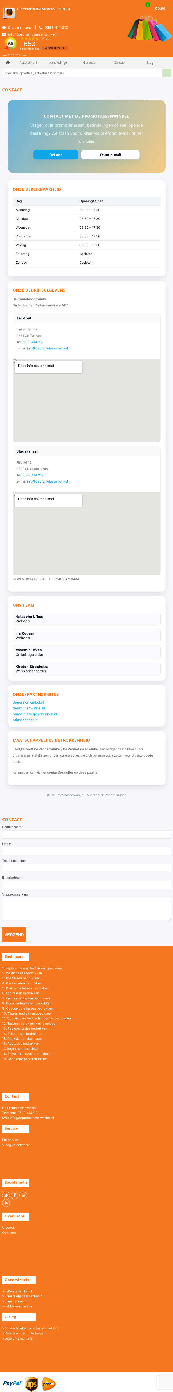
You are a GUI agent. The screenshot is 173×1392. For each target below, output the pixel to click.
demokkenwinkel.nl (29, 708)
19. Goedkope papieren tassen (25, 1059)
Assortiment (28, 62)
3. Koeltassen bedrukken (20, 978)
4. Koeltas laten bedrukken (22, 983)
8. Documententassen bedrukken (26, 1003)
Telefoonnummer (14, 860)
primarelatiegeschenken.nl (35, 714)
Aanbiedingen (59, 62)
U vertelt (8, 1227)
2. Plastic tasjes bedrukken (22, 973)
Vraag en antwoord (16, 1145)
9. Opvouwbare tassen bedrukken (27, 1008)
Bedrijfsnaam (11, 826)
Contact (119, 62)
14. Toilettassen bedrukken (22, 1033)
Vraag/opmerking (15, 894)
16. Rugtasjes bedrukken (20, 1043)
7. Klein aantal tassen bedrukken (26, 998)
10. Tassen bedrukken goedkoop (26, 1013)
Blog (150, 62)
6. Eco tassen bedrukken (20, 993)
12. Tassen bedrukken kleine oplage (28, 1023)
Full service (10, 1140)
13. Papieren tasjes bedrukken (24, 1028)
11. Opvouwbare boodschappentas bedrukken (36, 1018)
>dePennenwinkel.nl (17, 1291)
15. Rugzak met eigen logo (22, 1038)
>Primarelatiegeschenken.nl (22, 1296)
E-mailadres (12, 877)
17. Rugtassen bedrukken (20, 1049)
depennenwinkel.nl (28, 702)
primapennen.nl (26, 720)
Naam (6, 843)
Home (8, 62)
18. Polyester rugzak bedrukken (26, 1053)
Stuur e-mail (110, 156)
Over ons (9, 1233)
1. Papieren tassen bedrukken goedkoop (32, 968)
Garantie (89, 62)
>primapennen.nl (14, 1301)
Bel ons (56, 156)
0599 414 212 (33, 342)
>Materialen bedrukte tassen (23, 1333)
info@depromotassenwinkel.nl (49, 348)
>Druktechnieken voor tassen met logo (30, 1328)
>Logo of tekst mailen (18, 1338)
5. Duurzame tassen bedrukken (25, 988)
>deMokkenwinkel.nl (17, 1306)
